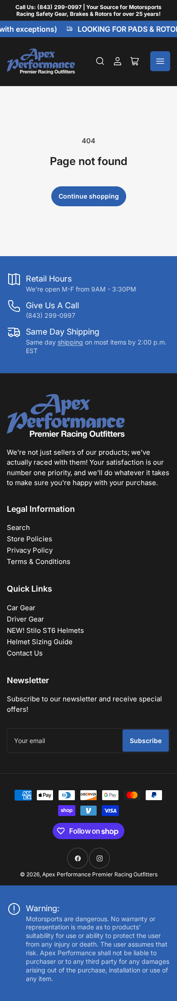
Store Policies (29, 539)
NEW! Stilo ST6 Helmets (45, 630)
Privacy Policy (30, 550)
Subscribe (146, 740)
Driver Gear (25, 619)
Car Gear (21, 607)
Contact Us (25, 653)
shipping (70, 342)
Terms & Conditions (38, 561)
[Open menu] (160, 61)
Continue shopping (89, 196)
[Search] (100, 61)
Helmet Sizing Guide (40, 641)
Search (18, 527)
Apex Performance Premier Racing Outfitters (99, 874)
